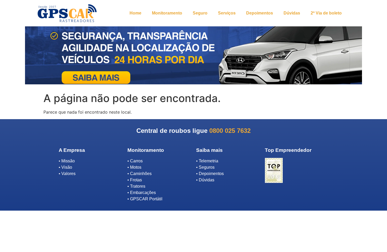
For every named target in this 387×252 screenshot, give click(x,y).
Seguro (200, 13)
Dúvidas (292, 13)
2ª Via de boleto (326, 13)
